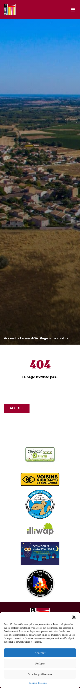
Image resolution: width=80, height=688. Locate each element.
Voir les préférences (40, 674)
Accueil (10, 338)
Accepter (40, 652)
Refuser (40, 663)
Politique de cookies (38, 683)
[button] (74, 617)
